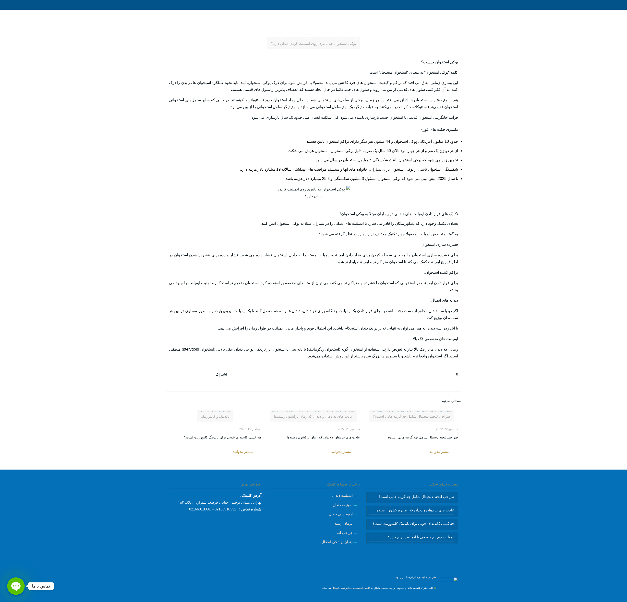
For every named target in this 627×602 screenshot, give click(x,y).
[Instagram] (313, 598)
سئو (415, 577)
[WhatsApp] (320, 598)
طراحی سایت (428, 577)
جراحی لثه (345, 533)
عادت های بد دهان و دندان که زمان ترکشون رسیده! (323, 437)
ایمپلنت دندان (342, 495)
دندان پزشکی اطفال (337, 542)
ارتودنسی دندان (341, 514)
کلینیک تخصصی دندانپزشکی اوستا (351, 587)
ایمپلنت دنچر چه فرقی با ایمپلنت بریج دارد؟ (421, 537)
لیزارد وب (400, 577)
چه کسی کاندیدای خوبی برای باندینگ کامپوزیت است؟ (222, 437)
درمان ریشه (344, 523)
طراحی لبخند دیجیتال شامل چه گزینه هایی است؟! (422, 437)
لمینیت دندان (343, 505)
